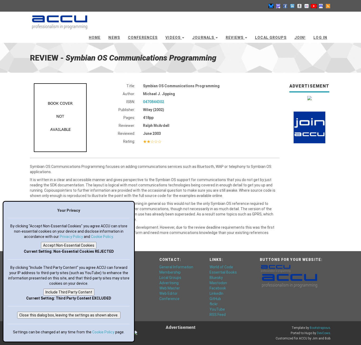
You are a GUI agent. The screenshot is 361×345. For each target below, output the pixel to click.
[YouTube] (314, 6)
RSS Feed (218, 314)
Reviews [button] (235, 37)
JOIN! (300, 37)
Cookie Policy (102, 236)
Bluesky (216, 277)
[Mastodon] (278, 6)
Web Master (169, 288)
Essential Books (223, 272)
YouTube (217, 309)
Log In (320, 37)
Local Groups (270, 37)
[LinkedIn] (292, 6)
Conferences (143, 37)
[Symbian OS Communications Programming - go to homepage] (59, 20)
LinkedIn (216, 293)
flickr (214, 304)
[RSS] (328, 6)
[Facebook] (285, 6)
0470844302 (153, 102)
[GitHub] (299, 6)
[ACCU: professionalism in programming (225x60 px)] (289, 280)
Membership (170, 272)
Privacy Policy (71, 236)
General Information (176, 267)
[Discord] (321, 6)
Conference (169, 299)
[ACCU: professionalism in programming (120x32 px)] (275, 268)
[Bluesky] (271, 6)
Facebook (218, 288)
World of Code (221, 267)
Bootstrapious (320, 328)
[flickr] (306, 6)
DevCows (323, 333)
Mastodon (218, 283)
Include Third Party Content (68, 292)
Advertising (169, 283)
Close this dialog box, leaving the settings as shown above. (68, 315)
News (114, 37)
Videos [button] (173, 37)
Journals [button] (203, 37)
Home (94, 37)
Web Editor (168, 293)
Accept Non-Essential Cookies (68, 245)
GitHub (215, 299)
